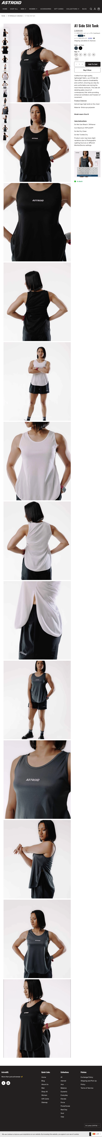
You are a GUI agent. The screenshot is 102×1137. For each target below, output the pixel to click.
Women (44, 1095)
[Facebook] (3, 1083)
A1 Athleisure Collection (15, 16)
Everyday (64, 1095)
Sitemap (44, 1102)
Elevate (63, 1099)
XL (94, 54)
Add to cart (92, 64)
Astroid (63, 1081)
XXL (76, 59)
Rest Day (64, 1110)
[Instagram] (8, 1083)
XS (76, 54)
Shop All (44, 1092)
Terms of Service (87, 1088)
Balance (64, 1088)
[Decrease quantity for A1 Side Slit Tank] (75, 64)
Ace (62, 1084)
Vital (62, 1117)
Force (63, 1102)
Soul (62, 1113)
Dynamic (64, 1092)
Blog (43, 1081)
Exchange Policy (87, 1077)
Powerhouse (65, 1106)
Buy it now (87, 70)
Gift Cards (45, 1099)
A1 (61, 1077)
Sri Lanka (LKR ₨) (91, 1125)
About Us (44, 1084)
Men (43, 1088)
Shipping (77, 41)
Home (3, 16)
